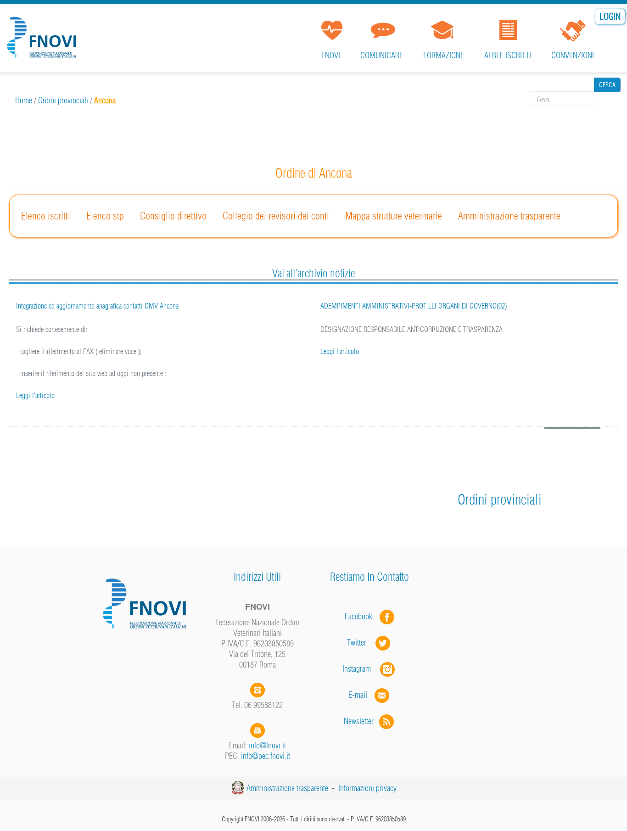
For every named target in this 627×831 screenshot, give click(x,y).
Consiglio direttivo (173, 215)
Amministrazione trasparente (509, 215)
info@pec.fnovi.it (265, 756)
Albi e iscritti (507, 55)
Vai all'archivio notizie (313, 273)
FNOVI (330, 55)
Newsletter (361, 721)
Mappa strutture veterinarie (393, 215)
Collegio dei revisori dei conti (276, 215)
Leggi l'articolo (35, 395)
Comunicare (381, 55)
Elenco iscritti (45, 215)
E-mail (357, 695)
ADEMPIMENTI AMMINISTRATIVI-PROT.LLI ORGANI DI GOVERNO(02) (413, 305)
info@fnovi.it (267, 745)
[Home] (43, 34)
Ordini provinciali (63, 100)
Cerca (607, 99)
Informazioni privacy (367, 788)
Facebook (361, 616)
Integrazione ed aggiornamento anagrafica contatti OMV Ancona (97, 305)
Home (23, 100)
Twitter (361, 642)
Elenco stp (105, 215)
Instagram (361, 668)
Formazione (443, 55)
